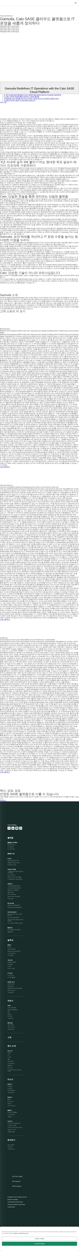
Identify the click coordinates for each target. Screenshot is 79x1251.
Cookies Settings (39, 1238)
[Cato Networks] (5, 2)
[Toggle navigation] (75, 2)
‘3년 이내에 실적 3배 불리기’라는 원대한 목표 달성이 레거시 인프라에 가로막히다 (32, 95)
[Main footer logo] (17, 813)
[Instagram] (20, 828)
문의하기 (3, 800)
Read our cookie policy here (21, 1233)
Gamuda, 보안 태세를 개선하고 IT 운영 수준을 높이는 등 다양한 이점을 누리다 (31, 98)
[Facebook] (16, 828)
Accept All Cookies (39, 1243)
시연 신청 (3, 102)
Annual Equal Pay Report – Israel (15, 1070)
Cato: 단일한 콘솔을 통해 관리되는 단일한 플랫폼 (21, 97)
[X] (9, 828)
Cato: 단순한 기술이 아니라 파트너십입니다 (19, 100)
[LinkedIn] (12, 828)
